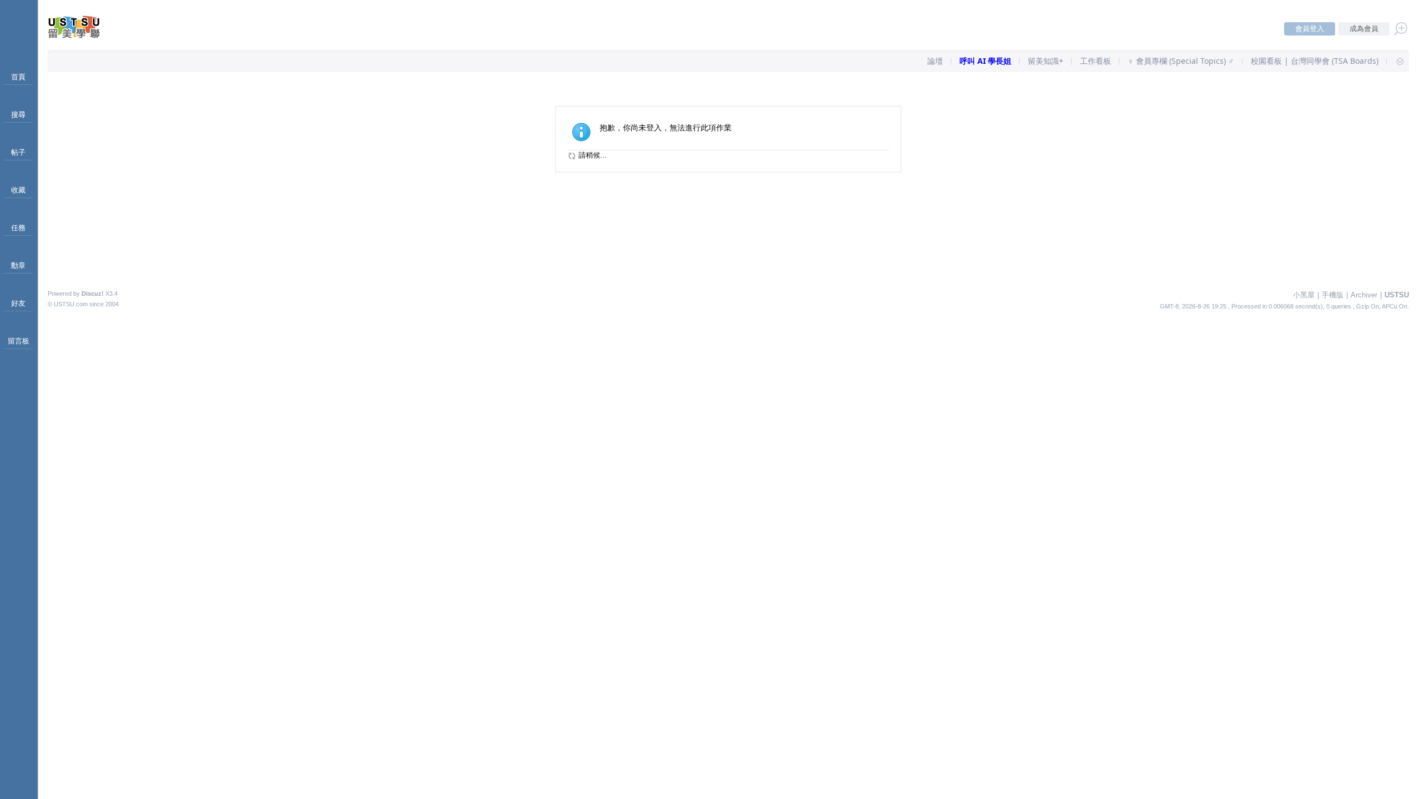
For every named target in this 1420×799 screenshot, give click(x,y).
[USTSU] (83, 36)
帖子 (18, 152)
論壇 (935, 60)
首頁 (18, 77)
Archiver (1364, 295)
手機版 (1332, 295)
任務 (18, 228)
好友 (18, 303)
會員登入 (1309, 28)
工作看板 (1095, 60)
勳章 (18, 265)
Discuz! (93, 293)
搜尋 (18, 114)
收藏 (18, 190)
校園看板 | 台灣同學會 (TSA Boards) (1314, 60)
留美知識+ (1045, 60)
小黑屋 (1304, 295)
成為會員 (1364, 28)
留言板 (18, 341)
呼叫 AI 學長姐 (985, 60)
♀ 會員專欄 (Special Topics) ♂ (1181, 60)
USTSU (1396, 295)
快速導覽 (1395, 61)
